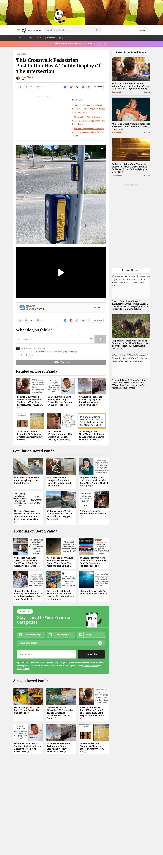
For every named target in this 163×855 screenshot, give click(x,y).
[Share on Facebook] (65, 87)
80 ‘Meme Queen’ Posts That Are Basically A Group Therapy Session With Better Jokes (88, 120)
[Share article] (102, 148)
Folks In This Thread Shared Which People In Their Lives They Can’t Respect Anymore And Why (88, 108)
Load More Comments (61, 362)
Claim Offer (101, 43)
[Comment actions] (47, 348)
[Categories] (18, 30)
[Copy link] (88, 87)
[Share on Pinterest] (71, 87)
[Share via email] (82, 87)
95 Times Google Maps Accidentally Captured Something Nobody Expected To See (88, 132)
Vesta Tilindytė (28, 77)
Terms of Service (90, 666)
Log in (142, 30)
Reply (31, 355)
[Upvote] (20, 87)
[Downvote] (26, 87)
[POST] (100, 339)
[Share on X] (77, 87)
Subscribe (91, 654)
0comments (117, 92)
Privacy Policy (23, 669)
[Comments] (38, 87)
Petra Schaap (26, 348)
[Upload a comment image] (91, 339)
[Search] (97, 30)
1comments (117, 175)
